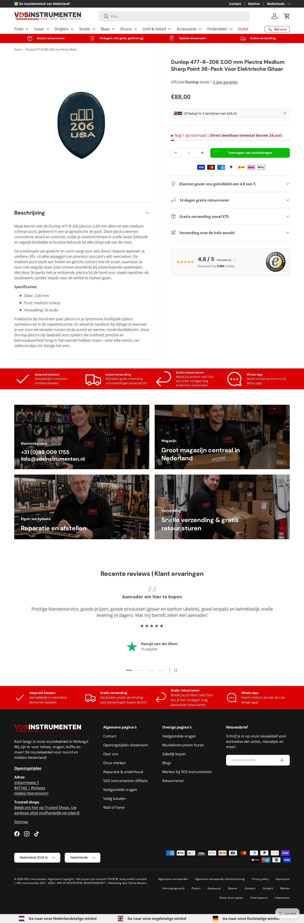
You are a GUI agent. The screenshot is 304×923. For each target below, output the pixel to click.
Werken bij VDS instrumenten (187, 771)
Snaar (39, 29)
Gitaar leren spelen (231, 898)
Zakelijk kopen (174, 754)
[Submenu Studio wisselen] (93, 29)
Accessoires (187, 29)
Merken (254, 4)
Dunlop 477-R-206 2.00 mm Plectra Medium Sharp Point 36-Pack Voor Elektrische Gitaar (52, 49)
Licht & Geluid (154, 29)
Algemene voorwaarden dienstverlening (220, 879)
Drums (126, 29)
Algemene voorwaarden (173, 879)
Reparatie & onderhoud (123, 771)
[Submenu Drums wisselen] (135, 29)
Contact (235, 4)
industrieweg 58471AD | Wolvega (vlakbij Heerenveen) (31, 788)
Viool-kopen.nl (259, 898)
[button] (287, 16)
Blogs (166, 762)
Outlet (243, 29)
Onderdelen (217, 29)
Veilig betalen (114, 798)
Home (18, 49)
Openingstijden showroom (125, 745)
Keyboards (214, 888)
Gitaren (232, 888)
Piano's (196, 888)
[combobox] (174, 16)
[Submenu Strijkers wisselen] (72, 29)
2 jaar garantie (225, 82)
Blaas (105, 29)
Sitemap (21, 821)
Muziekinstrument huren (183, 745)
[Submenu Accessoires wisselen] (200, 29)
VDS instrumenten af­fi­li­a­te (125, 780)
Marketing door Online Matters (128, 883)
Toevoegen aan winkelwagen (250, 152)
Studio (84, 29)
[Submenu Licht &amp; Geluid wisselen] (169, 29)
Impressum (283, 879)
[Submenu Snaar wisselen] (47, 29)
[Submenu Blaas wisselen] (113, 29)
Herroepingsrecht (173, 888)
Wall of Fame (114, 807)
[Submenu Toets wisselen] (27, 29)
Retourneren (173, 780)
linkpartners (282, 898)
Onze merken (114, 762)
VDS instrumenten (35, 879)
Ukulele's (250, 888)
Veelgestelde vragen (120, 789)
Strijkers (62, 29)
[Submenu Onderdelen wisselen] (230, 29)
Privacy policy (260, 879)
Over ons (110, 754)
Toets (19, 29)
